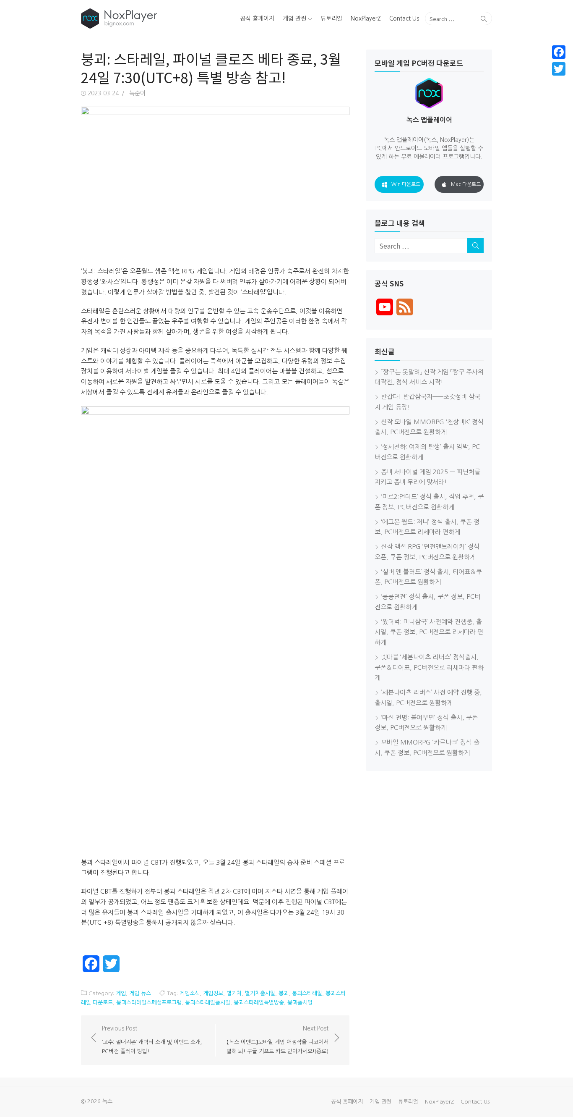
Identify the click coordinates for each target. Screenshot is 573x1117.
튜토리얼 (331, 18)
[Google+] (558, 79)
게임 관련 (294, 18)
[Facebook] (558, 52)
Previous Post (154, 1039)
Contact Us (404, 18)
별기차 (234, 993)
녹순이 (137, 93)
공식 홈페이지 (257, 18)
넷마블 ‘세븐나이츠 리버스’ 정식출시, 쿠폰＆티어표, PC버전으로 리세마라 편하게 (429, 667)
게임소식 (190, 993)
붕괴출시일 (300, 1002)
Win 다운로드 (405, 184)
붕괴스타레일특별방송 (259, 1002)
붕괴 (284, 993)
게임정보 (213, 993)
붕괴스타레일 (307, 993)
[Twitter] (558, 68)
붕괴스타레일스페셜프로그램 (149, 1002)
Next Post (277, 1039)
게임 (121, 993)
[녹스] (146, 18)
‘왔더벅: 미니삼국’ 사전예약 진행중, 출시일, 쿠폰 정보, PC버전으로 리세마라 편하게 (429, 632)
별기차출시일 (260, 993)
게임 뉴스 (140, 993)
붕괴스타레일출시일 (207, 1002)
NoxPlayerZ (366, 18)
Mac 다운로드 (466, 184)
